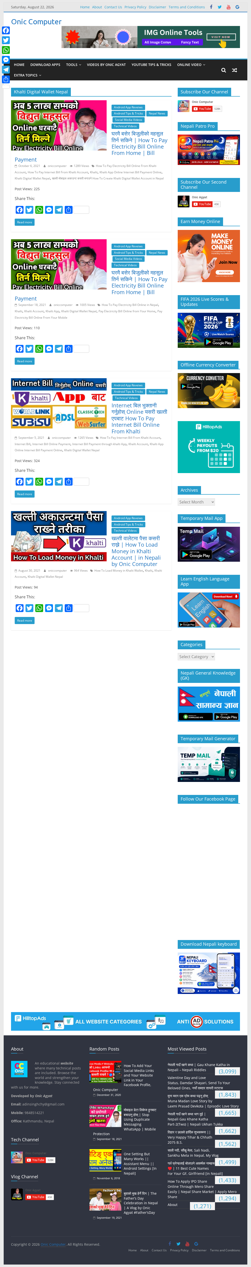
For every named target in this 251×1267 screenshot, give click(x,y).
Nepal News (157, 113)
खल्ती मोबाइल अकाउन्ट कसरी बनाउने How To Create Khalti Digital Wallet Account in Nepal (108, 178)
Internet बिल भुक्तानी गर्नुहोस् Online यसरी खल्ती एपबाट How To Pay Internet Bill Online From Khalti (139, 418)
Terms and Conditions (187, 7)
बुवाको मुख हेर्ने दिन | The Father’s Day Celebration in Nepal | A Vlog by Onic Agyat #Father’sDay (141, 1203)
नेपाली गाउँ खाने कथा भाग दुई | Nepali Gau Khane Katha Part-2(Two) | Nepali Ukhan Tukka (195, 1119)
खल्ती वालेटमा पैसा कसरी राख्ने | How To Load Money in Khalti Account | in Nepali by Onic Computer (136, 551)
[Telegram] (6, 70)
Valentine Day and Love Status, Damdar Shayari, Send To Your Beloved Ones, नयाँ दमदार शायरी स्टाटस (199, 1082)
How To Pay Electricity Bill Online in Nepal (130, 305)
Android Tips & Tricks (128, 113)
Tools (71, 64)
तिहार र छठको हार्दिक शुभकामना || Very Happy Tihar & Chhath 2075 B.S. (190, 1137)
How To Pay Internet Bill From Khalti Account (58, 172)
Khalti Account (34, 311)
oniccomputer (57, 166)
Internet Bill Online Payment (51, 444)
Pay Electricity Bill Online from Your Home (127, 311)
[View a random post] (234, 70)
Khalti (94, 172)
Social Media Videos (128, 120)
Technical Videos (125, 126)
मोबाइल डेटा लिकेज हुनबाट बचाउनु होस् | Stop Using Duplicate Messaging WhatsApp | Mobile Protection (124, 1121)
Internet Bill (22, 444)
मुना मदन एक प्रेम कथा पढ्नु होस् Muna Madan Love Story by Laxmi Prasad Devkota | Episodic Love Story (203, 1100)
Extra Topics (26, 75)
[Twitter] (6, 40)
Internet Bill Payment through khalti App (99, 444)
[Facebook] (6, 30)
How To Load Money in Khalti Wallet (118, 570)
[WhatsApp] (6, 50)
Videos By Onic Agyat (106, 64)
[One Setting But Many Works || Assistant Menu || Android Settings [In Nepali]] (106, 1151)
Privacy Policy (135, 7)
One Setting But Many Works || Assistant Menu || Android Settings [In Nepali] (140, 1163)
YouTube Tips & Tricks (151, 64)
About (97, 7)
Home (85, 7)
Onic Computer (36, 21)
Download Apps (45, 64)
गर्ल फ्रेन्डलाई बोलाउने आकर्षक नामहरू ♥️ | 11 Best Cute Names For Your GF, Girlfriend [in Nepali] (195, 1168)
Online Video (189, 64)
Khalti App (52, 311)
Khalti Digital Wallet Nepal (32, 178)
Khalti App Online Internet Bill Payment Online (131, 172)
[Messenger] (6, 60)
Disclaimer (157, 7)
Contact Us (113, 7)
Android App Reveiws (128, 107)
